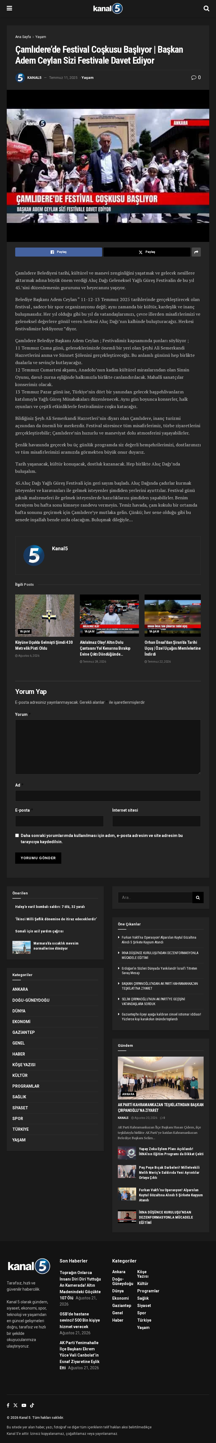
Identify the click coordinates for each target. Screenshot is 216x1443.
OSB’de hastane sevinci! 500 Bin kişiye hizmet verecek (80, 1320)
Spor (17, 1118)
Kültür (20, 1075)
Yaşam (40, 37)
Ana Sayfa (23, 37)
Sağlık (19, 1097)
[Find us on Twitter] (15, 1405)
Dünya (18, 1011)
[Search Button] (206, 8)
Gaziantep (23, 1032)
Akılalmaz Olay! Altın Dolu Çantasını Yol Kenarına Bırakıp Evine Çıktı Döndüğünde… (105, 648)
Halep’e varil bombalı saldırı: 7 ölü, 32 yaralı (50, 907)
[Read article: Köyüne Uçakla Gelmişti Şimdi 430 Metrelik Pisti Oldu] (44, 615)
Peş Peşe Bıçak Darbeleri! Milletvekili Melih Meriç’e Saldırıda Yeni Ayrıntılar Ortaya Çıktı (169, 1172)
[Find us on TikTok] (32, 1405)
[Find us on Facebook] (8, 1405)
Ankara (20, 989)
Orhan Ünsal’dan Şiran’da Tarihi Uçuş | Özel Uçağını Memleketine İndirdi (173, 648)
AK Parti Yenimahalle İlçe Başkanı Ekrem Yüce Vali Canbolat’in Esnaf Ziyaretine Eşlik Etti (80, 1355)
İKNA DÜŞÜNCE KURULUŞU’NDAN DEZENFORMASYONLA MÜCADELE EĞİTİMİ (166, 1217)
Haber (18, 1054)
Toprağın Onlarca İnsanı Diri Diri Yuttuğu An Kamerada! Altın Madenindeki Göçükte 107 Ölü (80, 1285)
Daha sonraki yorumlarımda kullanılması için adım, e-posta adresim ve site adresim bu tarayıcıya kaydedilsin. (102, 838)
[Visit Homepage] (108, 8)
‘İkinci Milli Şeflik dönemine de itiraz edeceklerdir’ (56, 919)
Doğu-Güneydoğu (31, 1000)
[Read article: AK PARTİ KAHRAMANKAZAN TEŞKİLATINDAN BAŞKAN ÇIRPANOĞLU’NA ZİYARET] (161, 1078)
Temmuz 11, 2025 (63, 77)
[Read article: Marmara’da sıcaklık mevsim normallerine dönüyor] (21, 947)
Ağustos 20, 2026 (145, 1117)
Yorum (23, 714)
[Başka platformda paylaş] (196, 252)
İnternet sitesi (125, 810)
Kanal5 (34, 77)
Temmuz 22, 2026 (159, 661)
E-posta (24, 810)
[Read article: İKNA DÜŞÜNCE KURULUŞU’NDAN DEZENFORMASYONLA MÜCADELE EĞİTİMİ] (127, 1216)
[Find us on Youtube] (24, 1405)
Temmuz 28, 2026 (94, 661)
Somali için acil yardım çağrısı (39, 931)
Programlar (25, 1086)
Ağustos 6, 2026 (28, 655)
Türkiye (20, 1129)
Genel (18, 1043)
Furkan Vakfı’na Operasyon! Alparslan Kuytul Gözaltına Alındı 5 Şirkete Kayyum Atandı (171, 1195)
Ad (19, 785)
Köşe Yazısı (23, 1065)
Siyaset (20, 1108)
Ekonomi (21, 1021)
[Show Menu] (9, 8)
